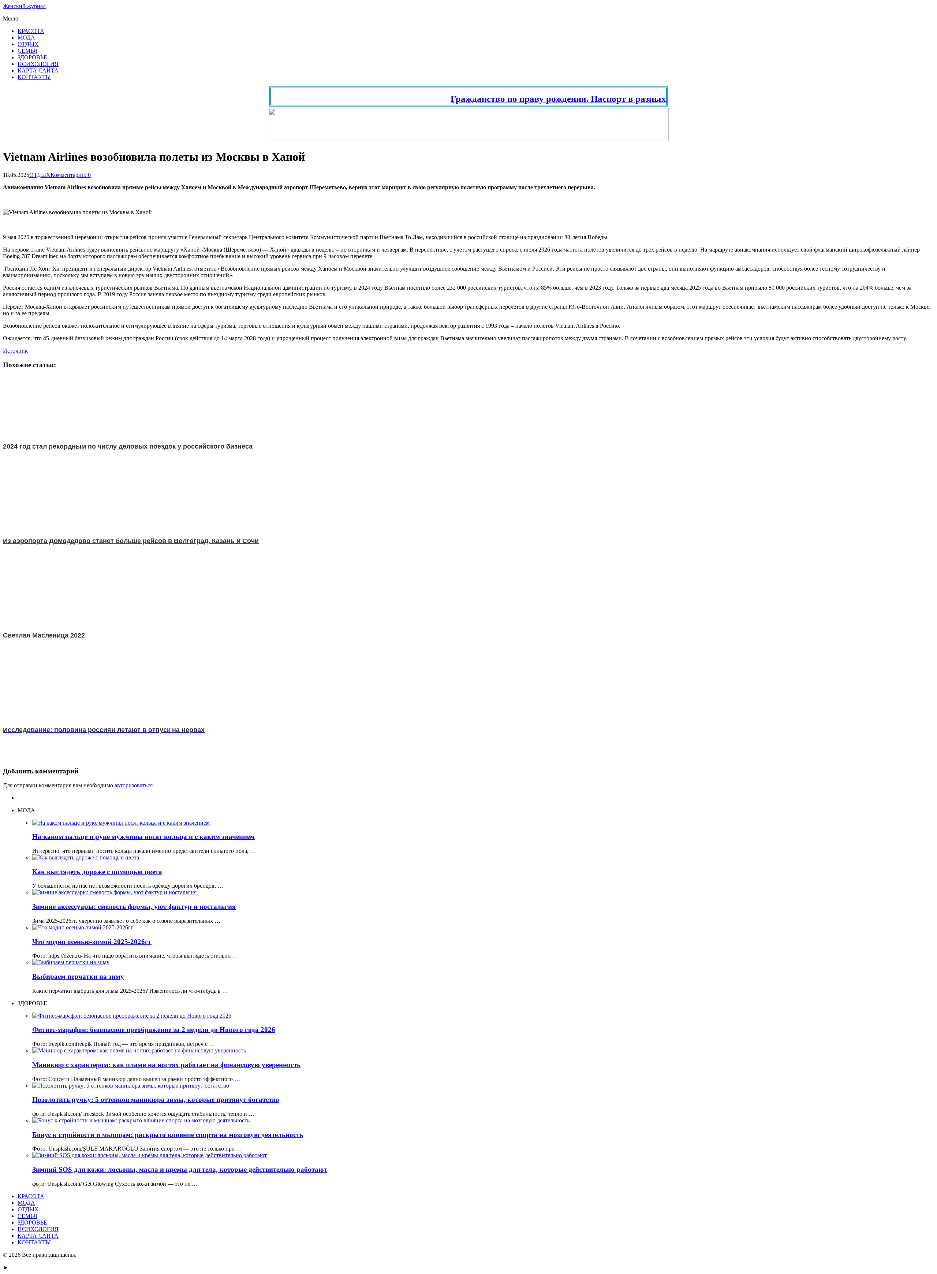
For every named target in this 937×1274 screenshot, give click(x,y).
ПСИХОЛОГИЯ (38, 64)
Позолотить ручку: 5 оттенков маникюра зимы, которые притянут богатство (155, 1099)
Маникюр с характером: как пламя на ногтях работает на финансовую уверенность (166, 1065)
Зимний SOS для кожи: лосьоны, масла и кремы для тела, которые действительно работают (179, 1169)
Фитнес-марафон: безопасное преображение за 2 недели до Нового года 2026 (153, 1029)
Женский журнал (24, 6)
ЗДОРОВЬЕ (32, 57)
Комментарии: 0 (71, 175)
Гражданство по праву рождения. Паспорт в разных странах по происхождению (590, 99)
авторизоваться (134, 785)
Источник (15, 351)
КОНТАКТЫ (34, 77)
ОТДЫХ (28, 44)
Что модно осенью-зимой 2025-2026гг (92, 942)
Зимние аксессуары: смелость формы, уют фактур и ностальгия (134, 906)
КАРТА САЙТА (38, 70)
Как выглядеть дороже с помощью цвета (97, 872)
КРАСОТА (31, 31)
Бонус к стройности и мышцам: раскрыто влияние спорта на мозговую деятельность (167, 1135)
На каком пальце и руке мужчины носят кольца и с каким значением (143, 836)
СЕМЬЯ (27, 51)
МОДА (26, 37)
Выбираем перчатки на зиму (78, 976)
